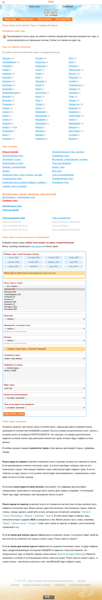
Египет (5, 119)
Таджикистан (75, 85)
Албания (6, 66)
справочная (59, 585)
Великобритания (10, 93)
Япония (72, 139)
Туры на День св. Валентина (66, 222)
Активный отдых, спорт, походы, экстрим (22, 175)
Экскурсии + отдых (11, 159)
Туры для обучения (61, 163)
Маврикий (40, 112)
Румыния (73, 77)
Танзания (73, 93)
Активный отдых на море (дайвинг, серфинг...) (24, 182)
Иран (5, 135)
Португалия (74, 70)
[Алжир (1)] (44, 299)
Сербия (72, 81)
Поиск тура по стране (13, 283)
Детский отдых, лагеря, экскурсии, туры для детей (29, 194)
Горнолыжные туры (12, 178)
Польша (73, 66)
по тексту (13, 273)
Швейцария (74, 123)
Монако (39, 135)
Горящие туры (26, 19)
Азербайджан (9, 62)
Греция (5, 108)
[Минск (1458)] (44, 371)
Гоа (15, 127)
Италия (39, 58)
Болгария (7, 85)
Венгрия (6, 96)
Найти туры (34, 6)
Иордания (7, 131)
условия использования (80, 585)
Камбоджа (40, 66)
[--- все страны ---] (44, 286)
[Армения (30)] (44, 302)
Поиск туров (10, 19)
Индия (5, 127)
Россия (72, 73)
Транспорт (8, 316)
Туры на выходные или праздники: (19, 404)
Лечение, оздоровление (14, 167)
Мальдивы (40, 123)
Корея (38, 89)
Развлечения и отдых (12, 163)
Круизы (6, 171)
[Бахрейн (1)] (44, 304)
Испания (6, 139)
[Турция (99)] (44, 289)
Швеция (73, 127)
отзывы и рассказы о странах (36, 585)
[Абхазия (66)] (44, 292)
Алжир (5, 70)
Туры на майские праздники (66, 229)
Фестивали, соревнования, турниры (70, 159)
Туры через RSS (63, 19)
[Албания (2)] (44, 297)
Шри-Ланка (74, 131)
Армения (6, 73)
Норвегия (40, 139)
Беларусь (7, 81)
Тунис (71, 96)
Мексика (39, 131)
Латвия (39, 104)
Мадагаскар (41, 116)
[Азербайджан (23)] (44, 294)
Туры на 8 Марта (60, 226)
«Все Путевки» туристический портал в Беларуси (50, 581)
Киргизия (39, 81)
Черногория (74, 116)
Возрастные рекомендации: (16, 395)
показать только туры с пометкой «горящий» (26, 349)
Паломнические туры (62, 178)
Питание (7, 337)
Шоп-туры (57, 171)
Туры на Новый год (11, 222)
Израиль (6, 123)
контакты (82, 581)
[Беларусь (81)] (44, 307)
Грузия (5, 112)
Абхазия (6, 58)
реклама (15, 585)
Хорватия (73, 112)
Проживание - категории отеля (17, 325)
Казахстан (40, 62)
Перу (71, 62)
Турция (72, 100)
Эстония (73, 135)
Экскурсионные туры (12, 156)
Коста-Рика (40, 93)
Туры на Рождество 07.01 (14, 229)
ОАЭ (71, 58)
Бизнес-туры (58, 167)
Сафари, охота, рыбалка (14, 186)
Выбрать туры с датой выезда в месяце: (21, 254)
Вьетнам (6, 100)
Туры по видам (44, 19)
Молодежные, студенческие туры (18, 197)
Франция (73, 108)
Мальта (39, 127)
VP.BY (51, 2)
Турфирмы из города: (13, 365)
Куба (37, 100)
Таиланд (73, 89)
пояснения (36, 246)
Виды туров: (9, 385)
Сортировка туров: (12, 355)
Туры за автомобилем (63, 175)
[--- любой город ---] (44, 368)
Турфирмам (67, 6)
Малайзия (40, 119)
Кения (38, 73)
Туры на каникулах (61, 218)
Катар (38, 70)
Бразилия (7, 89)
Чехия (72, 119)
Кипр (37, 77)
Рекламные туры (60, 182)
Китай (38, 85)
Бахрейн (6, 77)
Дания (5, 116)
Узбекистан (74, 104)
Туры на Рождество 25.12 (14, 226)
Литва (38, 108)
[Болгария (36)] (44, 309)
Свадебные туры (60, 156)
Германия (7, 104)
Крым (38, 96)
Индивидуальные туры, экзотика (68, 152)
